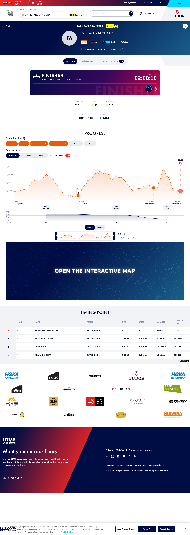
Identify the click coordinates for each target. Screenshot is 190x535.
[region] (95, 529)
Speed (90, 227)
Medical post (76, 143)
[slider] (85, 236)
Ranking (100, 227)
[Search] (131, 13)
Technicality (26, 155)
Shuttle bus (90, 143)
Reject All (147, 529)
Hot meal (23, 143)
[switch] (67, 155)
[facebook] (106, 456)
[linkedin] (135, 456)
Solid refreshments (39, 143)
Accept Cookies (167, 529)
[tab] (70, 61)
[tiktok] (118, 456)
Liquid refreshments (59, 143)
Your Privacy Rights (125, 529)
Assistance (11, 143)
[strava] (129, 456)
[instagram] (112, 456)
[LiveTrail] (184, 361)
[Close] (185, 529)
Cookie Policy (67, 532)
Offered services (14, 138)
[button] (185, 26)
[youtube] (124, 456)
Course (12, 155)
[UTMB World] (9, 443)
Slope (41, 155)
